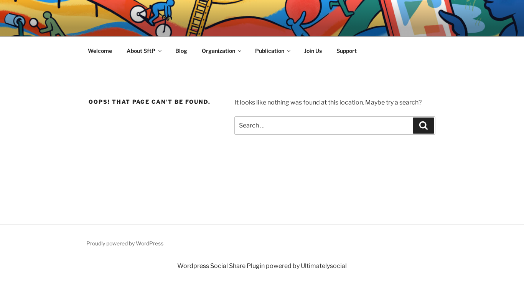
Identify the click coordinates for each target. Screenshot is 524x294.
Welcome (100, 50)
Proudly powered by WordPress (124, 243)
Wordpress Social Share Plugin (221, 266)
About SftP (141, 50)
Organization (218, 50)
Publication (269, 50)
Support (346, 50)
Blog (181, 50)
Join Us (313, 50)
